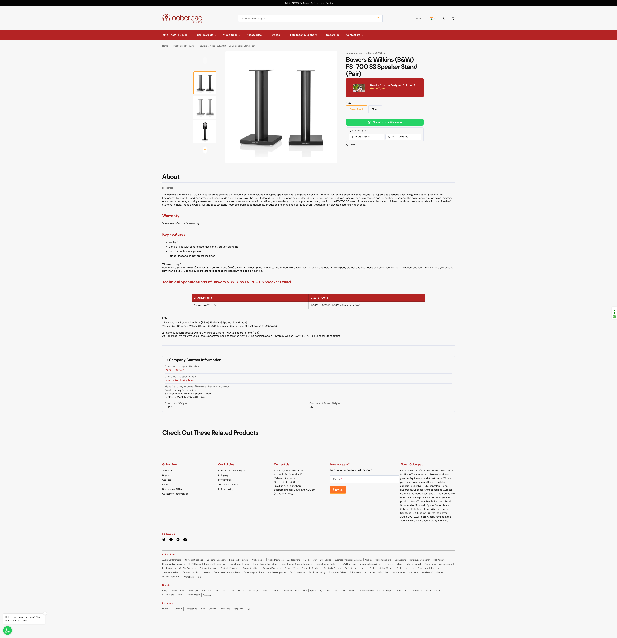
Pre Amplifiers (291, 568)
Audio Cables (258, 559)
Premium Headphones (214, 564)
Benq (182, 590)
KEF (343, 590)
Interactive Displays (392, 564)
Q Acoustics (416, 590)
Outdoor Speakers (208, 568)
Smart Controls (190, 572)
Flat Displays (439, 559)
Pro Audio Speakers (311, 568)
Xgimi (180, 594)
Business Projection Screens (348, 559)
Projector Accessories (355, 568)
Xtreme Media (193, 594)
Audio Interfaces (276, 559)
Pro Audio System (332, 568)
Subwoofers (355, 572)
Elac (297, 590)
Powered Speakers (272, 568)
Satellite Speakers (170, 572)
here (299, 486)
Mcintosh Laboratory (370, 590)
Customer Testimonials (175, 493)
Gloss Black (358, 110)
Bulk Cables (325, 559)
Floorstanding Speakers (173, 564)
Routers (435, 568)
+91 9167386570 (362, 136)
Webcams (413, 572)
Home (165, 46)
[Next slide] (205, 150)
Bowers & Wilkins (210, 590)
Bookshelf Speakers (216, 559)
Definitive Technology (248, 590)
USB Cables (383, 572)
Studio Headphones (277, 572)
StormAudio (168, 594)
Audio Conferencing (171, 559)
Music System (169, 568)
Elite (305, 590)
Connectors (400, 559)
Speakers (205, 572)
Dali (223, 590)
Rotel (428, 590)
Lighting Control (413, 564)
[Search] (378, 18)
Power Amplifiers (251, 568)
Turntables (370, 572)
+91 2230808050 (399, 136)
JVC (336, 590)
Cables (368, 559)
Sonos (437, 590)
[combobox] (310, 18)
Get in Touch (378, 88)
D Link (232, 590)
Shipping (223, 475)
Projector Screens (405, 568)
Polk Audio (402, 590)
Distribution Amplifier (419, 559)
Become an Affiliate (173, 489)
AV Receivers (293, 559)
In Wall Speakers (348, 564)
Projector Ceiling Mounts (381, 568)
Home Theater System (326, 564)
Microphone (430, 564)
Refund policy (226, 489)
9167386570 (292, 482)
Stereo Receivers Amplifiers (227, 572)
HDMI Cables (194, 564)
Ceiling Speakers (383, 559)
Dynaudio (287, 590)
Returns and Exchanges (231, 470)
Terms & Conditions (229, 484)
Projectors (423, 568)
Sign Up (338, 489)
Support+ (167, 475)
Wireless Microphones (432, 572)
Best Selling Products (183, 46)
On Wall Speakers (187, 568)
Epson (313, 590)
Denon (265, 590)
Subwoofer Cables (337, 572)
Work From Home (192, 576)
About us (167, 470)
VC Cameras (399, 572)
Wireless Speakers (171, 576)
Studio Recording (317, 572)
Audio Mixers (445, 564)
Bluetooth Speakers (193, 559)
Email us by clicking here (179, 380)
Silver (377, 110)
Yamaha (207, 595)
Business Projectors (238, 559)
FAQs (165, 484)
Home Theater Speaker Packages (296, 564)
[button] (443, 18)
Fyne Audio (325, 590)
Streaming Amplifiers (254, 572)
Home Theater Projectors (265, 564)
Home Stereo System (239, 564)
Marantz (352, 590)
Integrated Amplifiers (370, 564)
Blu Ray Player (310, 559)
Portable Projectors (230, 568)
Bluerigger (193, 590)
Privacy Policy (226, 479)
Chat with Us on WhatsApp (387, 122)
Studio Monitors (297, 572)
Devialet (275, 590)
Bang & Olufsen (169, 590)
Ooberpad (388, 590)
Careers (166, 479)
